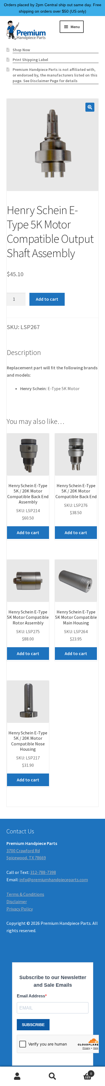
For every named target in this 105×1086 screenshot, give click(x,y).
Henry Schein (33, 388)
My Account (17, 1076)
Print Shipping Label (30, 59)
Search (52, 1076)
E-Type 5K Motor (64, 388)
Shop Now (21, 49)
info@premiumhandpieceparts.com (53, 879)
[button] (89, 107)
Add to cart (47, 299)
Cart (81, 1071)
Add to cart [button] (28, 532)
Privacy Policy (19, 909)
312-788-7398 (43, 872)
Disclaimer (16, 901)
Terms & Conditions (25, 894)
